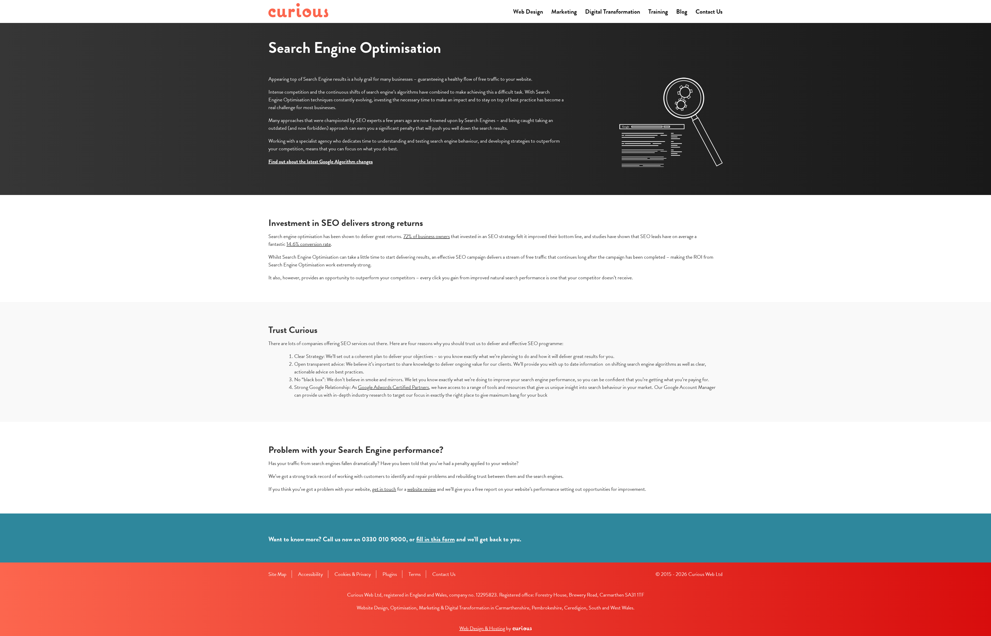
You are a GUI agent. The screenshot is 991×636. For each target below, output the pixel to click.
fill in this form (435, 539)
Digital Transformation (612, 11)
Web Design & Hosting (482, 628)
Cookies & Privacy (352, 574)
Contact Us (709, 11)
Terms (415, 574)
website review (421, 489)
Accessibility (310, 574)
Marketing (564, 11)
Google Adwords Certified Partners (393, 387)
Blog (681, 11)
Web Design (528, 11)
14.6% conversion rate (308, 244)
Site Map (277, 574)
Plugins (389, 574)
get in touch (384, 489)
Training (658, 11)
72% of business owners (426, 236)
